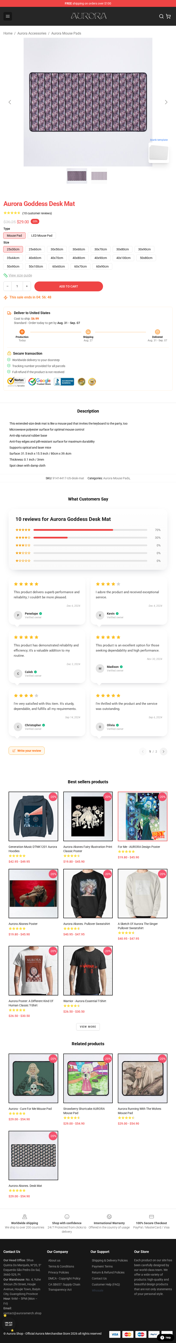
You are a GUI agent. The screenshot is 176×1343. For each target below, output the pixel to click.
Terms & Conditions (61, 1266)
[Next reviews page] (163, 751)
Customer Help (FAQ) (106, 1284)
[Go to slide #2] (99, 176)
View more (88, 1026)
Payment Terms (102, 1266)
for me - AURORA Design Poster (139, 846)
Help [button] (168, 1337)
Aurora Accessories (31, 33)
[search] (161, 16)
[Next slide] (165, 102)
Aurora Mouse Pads (66, 33)
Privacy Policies (58, 1272)
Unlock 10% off (8, 1324)
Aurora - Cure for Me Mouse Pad (30, 1108)
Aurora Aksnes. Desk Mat (25, 1185)
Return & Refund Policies (108, 1272)
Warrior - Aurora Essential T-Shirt (84, 1001)
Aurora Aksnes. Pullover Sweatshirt (86, 924)
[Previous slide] (10, 102)
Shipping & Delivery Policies (110, 1260)
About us (54, 1260)
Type (6, 228)
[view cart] (168, 16)
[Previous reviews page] (143, 751)
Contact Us (99, 1278)
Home (7, 33)
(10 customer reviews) (37, 213)
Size (6, 242)
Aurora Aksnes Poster (23, 924)
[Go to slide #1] (77, 176)
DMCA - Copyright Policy (64, 1278)
